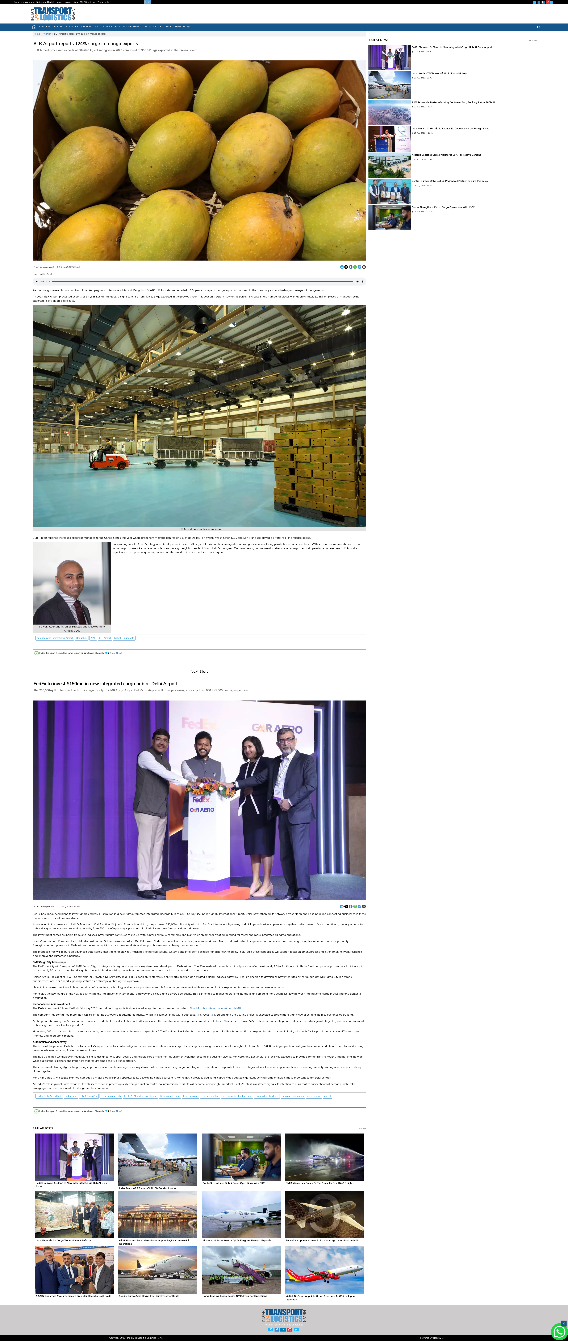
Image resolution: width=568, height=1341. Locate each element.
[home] (34, 27)
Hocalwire (438, 1338)
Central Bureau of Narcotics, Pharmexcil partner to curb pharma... (450, 181)
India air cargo (190, 1096)
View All (361, 1128)
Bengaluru (81, 638)
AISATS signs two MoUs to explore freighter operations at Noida (73, 1296)
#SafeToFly (103, 2)
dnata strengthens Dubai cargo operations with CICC (233, 1183)
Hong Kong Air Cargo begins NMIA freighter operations (234, 1296)
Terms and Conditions (291, 1324)
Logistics (72, 26)
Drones (158, 26)
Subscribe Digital (45, 2)
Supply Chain (111, 26)
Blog (169, 26)
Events (58, 2)
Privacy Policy (272, 1324)
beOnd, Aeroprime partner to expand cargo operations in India (322, 1240)
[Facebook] (350, 266)
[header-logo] (53, 13)
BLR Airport (105, 638)
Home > (38, 34)
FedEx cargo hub (210, 1096)
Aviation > (48, 34)
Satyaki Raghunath (124, 638)
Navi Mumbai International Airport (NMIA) (216, 1008)
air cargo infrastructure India (237, 1096)
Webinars (30, 2)
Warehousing (132, 26)
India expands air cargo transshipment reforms (63, 1240)
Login (147, 2)
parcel (327, 1096)
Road (97, 26)
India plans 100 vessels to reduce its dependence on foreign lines (450, 128)
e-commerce (314, 1096)
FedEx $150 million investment (140, 1096)
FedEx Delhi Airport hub (49, 1096)
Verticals (181, 26)
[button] (199, 58)
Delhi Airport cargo (170, 1096)
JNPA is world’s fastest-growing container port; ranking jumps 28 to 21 (453, 102)
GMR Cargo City (89, 1096)
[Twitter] (346, 266)
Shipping (58, 26)
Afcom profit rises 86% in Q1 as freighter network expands (236, 1240)
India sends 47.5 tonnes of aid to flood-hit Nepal (147, 1188)
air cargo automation (293, 1096)
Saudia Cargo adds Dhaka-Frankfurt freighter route (149, 1296)
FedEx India (71, 1096)
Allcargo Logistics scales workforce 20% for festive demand (446, 154)
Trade (147, 26)
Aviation (44, 26)
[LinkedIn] (342, 266)
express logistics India (267, 1096)
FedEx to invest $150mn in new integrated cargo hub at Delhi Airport (106, 683)
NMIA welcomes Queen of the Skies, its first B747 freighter (320, 1183)
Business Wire (71, 2)
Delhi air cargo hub (111, 1096)
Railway (86, 26)
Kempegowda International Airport (55, 638)
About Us (19, 2)
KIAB (93, 638)
